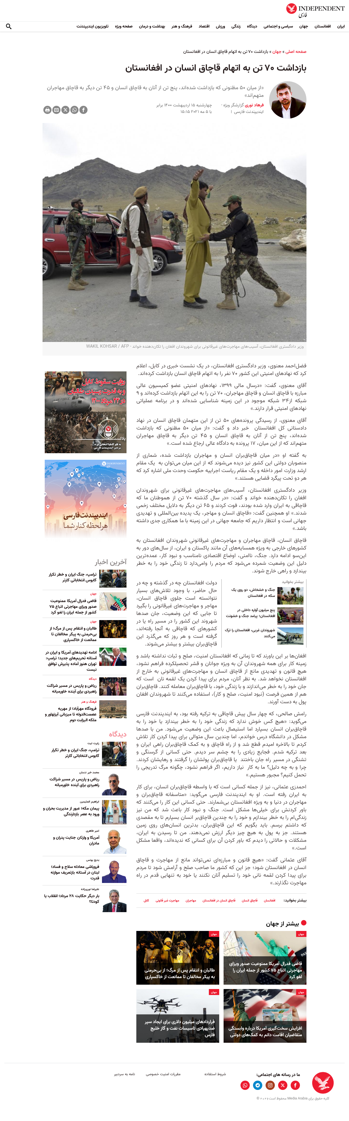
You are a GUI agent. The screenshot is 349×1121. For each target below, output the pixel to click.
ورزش (220, 26)
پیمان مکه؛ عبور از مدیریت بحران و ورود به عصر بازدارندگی (71, 811)
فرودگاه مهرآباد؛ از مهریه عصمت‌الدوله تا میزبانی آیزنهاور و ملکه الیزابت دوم (71, 714)
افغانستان (323, 26)
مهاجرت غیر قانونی (167, 900)
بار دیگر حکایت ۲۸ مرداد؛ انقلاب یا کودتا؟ (71, 899)
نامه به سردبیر (124, 1074)
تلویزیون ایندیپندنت (93, 26)
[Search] (8, 27)
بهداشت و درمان (152, 26)
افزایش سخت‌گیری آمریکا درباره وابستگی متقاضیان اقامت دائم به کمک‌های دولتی (265, 1031)
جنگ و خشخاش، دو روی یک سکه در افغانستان (253, 593)
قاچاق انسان (249, 900)
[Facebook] (83, 110)
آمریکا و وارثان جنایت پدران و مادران (76, 840)
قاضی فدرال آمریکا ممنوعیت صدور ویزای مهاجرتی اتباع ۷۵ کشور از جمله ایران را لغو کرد (265, 970)
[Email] (56, 110)
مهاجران (191, 900)
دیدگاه (252, 26)
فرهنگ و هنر (182, 26)
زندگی (235, 26)
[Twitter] (65, 110)
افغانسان (269, 900)
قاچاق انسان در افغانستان (219, 900)
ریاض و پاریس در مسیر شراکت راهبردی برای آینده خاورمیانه (72, 689)
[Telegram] (257, 1085)
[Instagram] (270, 1085)
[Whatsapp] (74, 110)
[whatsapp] (245, 1085)
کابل (146, 900)
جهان (303, 26)
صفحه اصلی (295, 51)
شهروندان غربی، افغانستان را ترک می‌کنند (250, 633)
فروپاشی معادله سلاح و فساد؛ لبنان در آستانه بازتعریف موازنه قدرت (75, 873)
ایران (341, 26)
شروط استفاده (215, 1074)
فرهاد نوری (254, 105)
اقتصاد (204, 26)
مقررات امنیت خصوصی (163, 1074)
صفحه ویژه (124, 26)
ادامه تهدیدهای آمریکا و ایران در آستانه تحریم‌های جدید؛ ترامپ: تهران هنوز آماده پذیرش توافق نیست (71, 661)
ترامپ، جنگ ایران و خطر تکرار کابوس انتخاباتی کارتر (73, 577)
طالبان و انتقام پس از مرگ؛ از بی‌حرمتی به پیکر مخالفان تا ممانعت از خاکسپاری (180, 973)
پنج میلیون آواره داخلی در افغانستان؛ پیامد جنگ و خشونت (250, 613)
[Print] (47, 110)
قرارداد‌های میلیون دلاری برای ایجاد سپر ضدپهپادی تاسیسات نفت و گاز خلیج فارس (180, 1028)
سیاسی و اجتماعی (278, 26)
